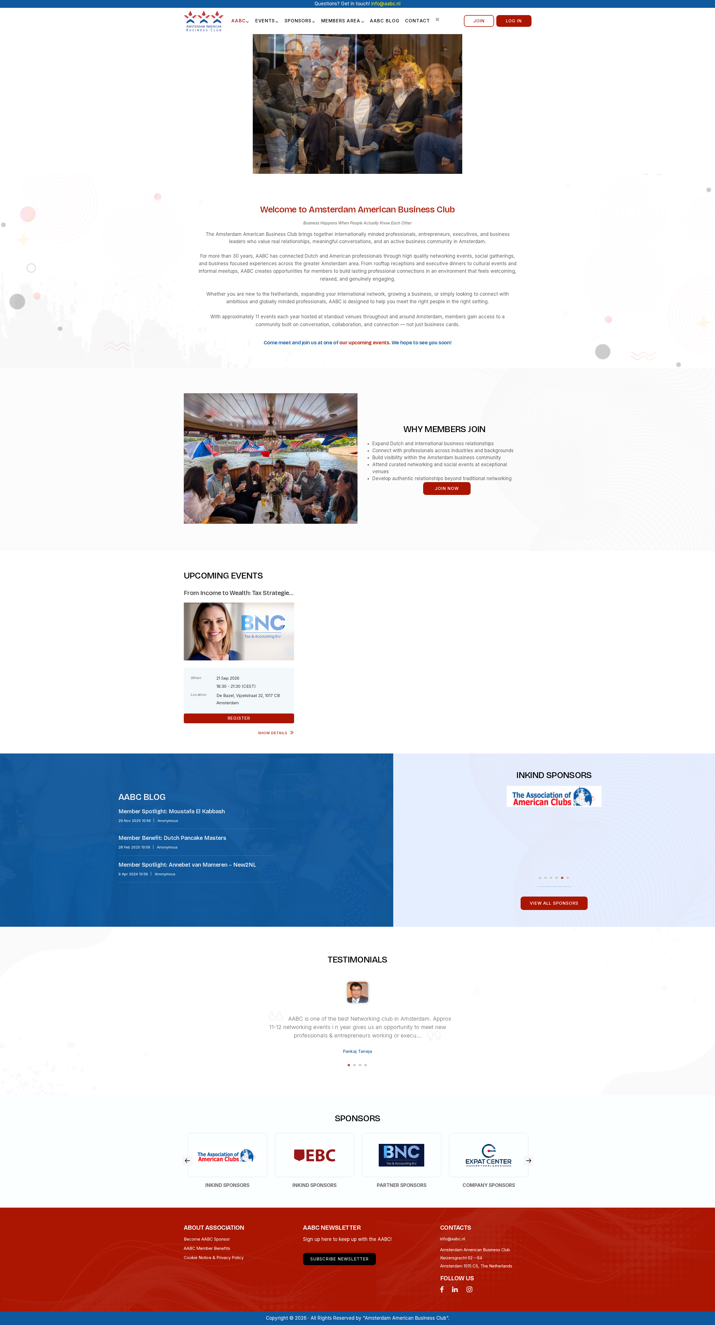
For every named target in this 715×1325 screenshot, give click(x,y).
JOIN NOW (447, 488)
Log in (514, 20)
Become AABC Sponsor (207, 1239)
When (196, 677)
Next (529, 1161)
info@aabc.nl (452, 1238)
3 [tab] (551, 878)
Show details (272, 733)
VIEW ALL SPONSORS (554, 903)
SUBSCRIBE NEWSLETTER (339, 1259)
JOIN (479, 20)
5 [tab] (562, 878)
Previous (187, 1161)
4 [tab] (557, 878)
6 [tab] (568, 878)
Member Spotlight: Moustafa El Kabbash (171, 811)
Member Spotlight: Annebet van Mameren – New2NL (187, 864)
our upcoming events (364, 343)
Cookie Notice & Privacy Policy (214, 1257)
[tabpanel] (554, 793)
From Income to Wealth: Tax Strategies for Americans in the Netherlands (238, 593)
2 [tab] (545, 878)
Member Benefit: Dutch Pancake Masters (172, 838)
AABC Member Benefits (207, 1248)
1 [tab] (540, 878)
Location (199, 694)
